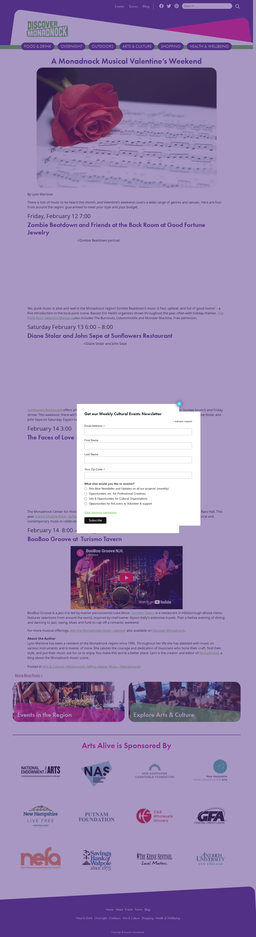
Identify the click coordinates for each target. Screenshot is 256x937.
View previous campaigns (100, 512)
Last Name (91, 454)
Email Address (94, 426)
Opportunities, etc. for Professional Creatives (117, 493)
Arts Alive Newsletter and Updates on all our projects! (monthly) (129, 488)
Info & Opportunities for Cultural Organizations (118, 498)
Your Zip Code (94, 469)
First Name (91, 440)
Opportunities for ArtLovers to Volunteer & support (120, 503)
